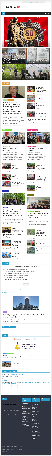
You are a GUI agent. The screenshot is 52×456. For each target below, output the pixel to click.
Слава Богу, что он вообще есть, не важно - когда (15, 279)
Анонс (5, 311)
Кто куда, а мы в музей (16, 175)
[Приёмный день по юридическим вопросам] (31, 103)
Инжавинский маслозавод (17, 385)
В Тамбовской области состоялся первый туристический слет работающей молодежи (14, 76)
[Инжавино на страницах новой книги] (38, 48)
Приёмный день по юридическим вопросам (41, 105)
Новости (7, 40)
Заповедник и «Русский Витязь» (41, 242)
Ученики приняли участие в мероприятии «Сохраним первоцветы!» (12, 167)
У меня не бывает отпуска (10, 281)
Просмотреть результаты (26, 289)
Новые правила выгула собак (17, 374)
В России (46, 399)
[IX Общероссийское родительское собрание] (26, 338)
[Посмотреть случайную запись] (48, 13)
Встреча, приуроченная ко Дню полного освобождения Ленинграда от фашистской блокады (14, 59)
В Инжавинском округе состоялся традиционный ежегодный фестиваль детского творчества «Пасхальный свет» (12, 244)
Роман (3, 376)
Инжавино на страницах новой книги (37, 60)
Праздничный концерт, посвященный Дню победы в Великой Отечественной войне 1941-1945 (37, 178)
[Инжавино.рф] (3, 13)
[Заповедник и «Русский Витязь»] (31, 241)
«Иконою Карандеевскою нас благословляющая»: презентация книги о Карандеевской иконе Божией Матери (13, 232)
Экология (37, 211)
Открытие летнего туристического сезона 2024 (37, 76)
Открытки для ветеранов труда (41, 97)
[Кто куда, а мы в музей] (6, 174)
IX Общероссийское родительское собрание (19, 356)
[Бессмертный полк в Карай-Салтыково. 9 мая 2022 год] (6, 361)
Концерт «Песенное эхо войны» (36, 149)
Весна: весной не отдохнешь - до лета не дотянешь (16, 275)
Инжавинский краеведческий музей (25, 405)
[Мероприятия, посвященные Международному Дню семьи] (31, 86)
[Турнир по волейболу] (31, 185)
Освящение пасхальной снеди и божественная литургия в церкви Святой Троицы (24, 315)
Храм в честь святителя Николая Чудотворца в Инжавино (25, 424)
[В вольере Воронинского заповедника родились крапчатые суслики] (31, 230)
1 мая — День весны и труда (42, 249)
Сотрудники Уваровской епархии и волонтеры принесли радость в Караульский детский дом (12, 212)
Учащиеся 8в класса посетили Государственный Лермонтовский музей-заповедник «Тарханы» (38, 167)
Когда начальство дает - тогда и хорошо (13, 277)
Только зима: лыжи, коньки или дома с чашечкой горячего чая (19, 271)
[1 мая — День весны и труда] (31, 248)
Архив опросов (5, 292)
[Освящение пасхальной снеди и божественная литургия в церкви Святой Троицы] (26, 296)
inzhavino (14, 44)
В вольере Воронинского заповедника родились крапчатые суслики (38, 233)
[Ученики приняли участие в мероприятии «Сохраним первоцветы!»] (6, 163)
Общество (11, 100)
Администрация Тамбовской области (26, 410)
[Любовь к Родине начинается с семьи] (6, 181)
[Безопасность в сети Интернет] (13, 133)
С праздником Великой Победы (16, 43)
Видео (5, 353)
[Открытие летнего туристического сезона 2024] (38, 65)
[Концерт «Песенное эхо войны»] (38, 133)
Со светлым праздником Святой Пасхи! (17, 255)
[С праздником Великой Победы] (26, 18)
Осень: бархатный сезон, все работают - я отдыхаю (16, 273)
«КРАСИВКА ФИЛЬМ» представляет (24, 390)
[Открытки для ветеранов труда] (31, 96)
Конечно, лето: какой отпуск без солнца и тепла (15, 269)
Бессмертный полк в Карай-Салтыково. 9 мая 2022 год (24, 362)
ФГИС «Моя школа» (14, 376)
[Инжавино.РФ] (11, 401)
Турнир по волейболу (39, 186)
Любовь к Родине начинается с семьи (18, 182)
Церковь (5, 207)
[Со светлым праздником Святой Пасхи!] (6, 253)
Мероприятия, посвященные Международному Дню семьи (41, 89)
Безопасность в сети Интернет (10, 149)
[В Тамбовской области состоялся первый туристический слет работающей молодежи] (14, 65)
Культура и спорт (31, 146)
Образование (6, 146)
